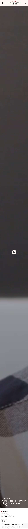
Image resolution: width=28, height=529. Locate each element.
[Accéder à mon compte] (25, 3)
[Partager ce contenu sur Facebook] (4, 521)
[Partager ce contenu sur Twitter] (2, 521)
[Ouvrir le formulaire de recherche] (5, 3)
